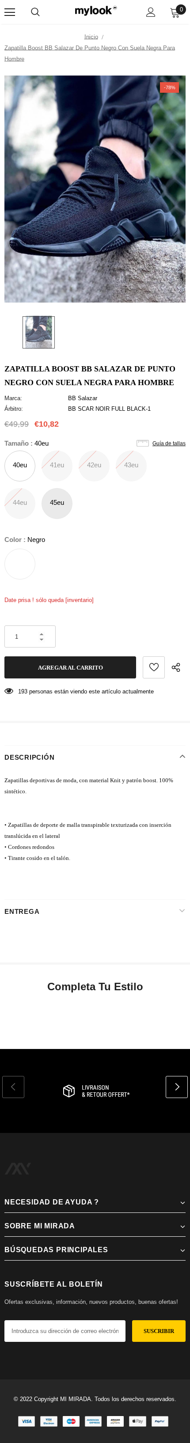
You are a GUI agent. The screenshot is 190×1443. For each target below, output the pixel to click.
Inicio (91, 37)
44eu (20, 502)
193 (22, 691)
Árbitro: (13, 408)
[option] (95, 189)
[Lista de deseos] (154, 667)
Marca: (13, 398)
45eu (57, 502)
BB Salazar (82, 398)
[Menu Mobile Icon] (9, 12)
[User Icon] (151, 12)
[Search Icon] (35, 12)
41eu (57, 465)
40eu (20, 465)
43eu (131, 465)
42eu (94, 465)
